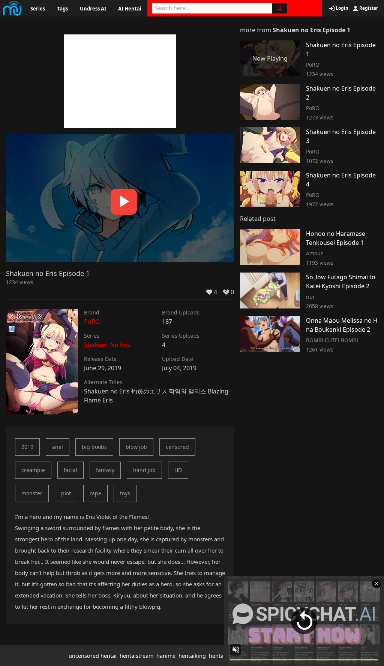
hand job (144, 470)
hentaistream (136, 655)
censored (177, 446)
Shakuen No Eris (107, 345)
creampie (33, 470)
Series (37, 8)
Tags (62, 8)
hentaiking (192, 655)
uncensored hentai (93, 655)
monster (31, 493)
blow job (136, 446)
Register (368, 8)
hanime (166, 655)
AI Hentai (129, 8)
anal (57, 446)
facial (70, 470)
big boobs (94, 446)
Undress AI (93, 8)
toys (125, 493)
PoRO (92, 321)
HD (178, 470)
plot (66, 493)
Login (341, 8)
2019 (27, 446)
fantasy (105, 470)
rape (95, 493)
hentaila (219, 655)
